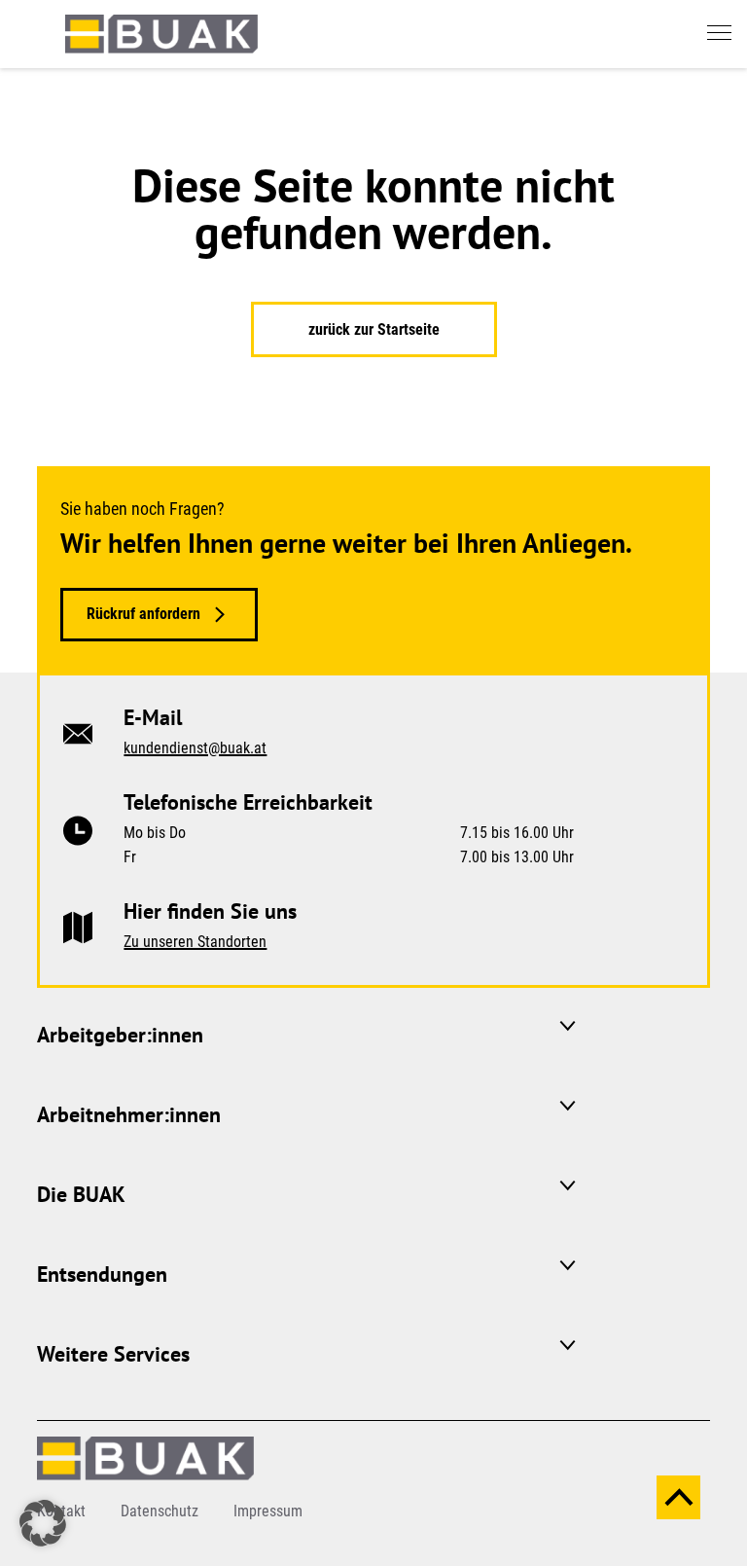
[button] (43, 1523)
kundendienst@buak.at (195, 748)
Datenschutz (159, 1511)
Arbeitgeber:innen (120, 1034)
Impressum (267, 1511)
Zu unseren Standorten (195, 941)
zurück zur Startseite (374, 329)
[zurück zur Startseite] (161, 32)
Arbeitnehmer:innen (129, 1114)
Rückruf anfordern (143, 613)
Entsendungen (102, 1274)
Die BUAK (81, 1194)
